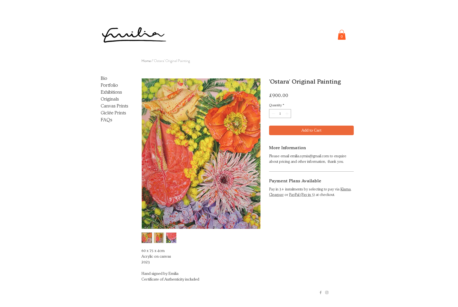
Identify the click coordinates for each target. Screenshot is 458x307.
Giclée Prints (113, 112)
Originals (110, 99)
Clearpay (276, 195)
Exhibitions (111, 92)
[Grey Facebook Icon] (320, 292)
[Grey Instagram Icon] (327, 292)
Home (146, 60)
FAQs (106, 119)
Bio (104, 78)
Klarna (345, 189)
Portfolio (109, 85)
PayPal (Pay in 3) (302, 195)
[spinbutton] (280, 113)
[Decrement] (273, 113)
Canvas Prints (114, 105)
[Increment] (287, 113)
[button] (342, 35)
